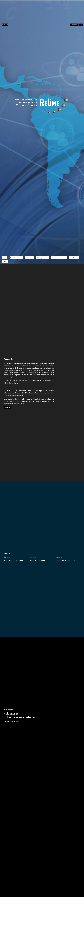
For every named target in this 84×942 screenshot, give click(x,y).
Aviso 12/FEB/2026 (38, 561)
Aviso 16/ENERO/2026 (65, 561)
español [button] (5, 24)
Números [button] (29, 258)
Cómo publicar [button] (42, 258)
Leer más (7, 407)
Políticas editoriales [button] (58, 258)
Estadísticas (74, 258)
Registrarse (74, 24)
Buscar (5, 261)
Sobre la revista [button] (15, 258)
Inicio (4, 258)
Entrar (80, 24)
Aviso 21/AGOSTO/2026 (14, 561)
